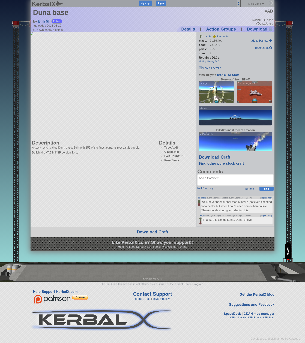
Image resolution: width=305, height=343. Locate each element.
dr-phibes (202, 198)
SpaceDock (232, 313)
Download (257, 29)
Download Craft (214, 157)
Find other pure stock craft (221, 163)
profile (221, 75)
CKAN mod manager (259, 313)
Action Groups (221, 29)
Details (188, 29)
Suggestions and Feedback (251, 304)
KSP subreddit (238, 317)
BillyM (43, 21)
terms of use (142, 298)
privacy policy (161, 298)
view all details (211, 68)
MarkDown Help (205, 188)
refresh (249, 188)
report (264, 198)
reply (270, 198)
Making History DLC (209, 61)
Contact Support (152, 293)
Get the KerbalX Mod (257, 294)
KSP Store (268, 317)
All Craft (233, 75)
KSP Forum (254, 317)
